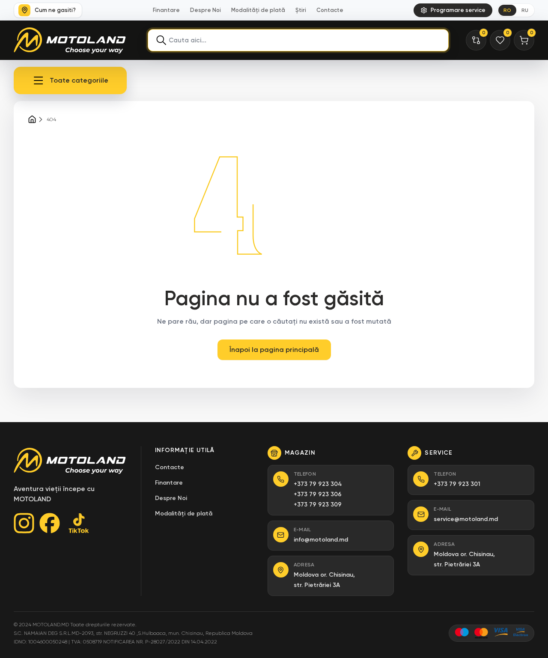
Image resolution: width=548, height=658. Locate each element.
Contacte (329, 10)
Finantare (166, 10)
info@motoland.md (321, 539)
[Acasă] (32, 119)
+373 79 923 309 (318, 504)
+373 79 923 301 (457, 484)
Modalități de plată (258, 10)
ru (524, 10)
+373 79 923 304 (318, 484)
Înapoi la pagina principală (274, 349)
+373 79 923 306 (318, 494)
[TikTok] (78, 523)
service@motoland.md (466, 519)
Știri (300, 10)
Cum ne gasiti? (55, 10)
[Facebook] (49, 523)
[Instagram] (24, 523)
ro (507, 10)
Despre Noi (205, 10)
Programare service (458, 10)
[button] (70, 80)
